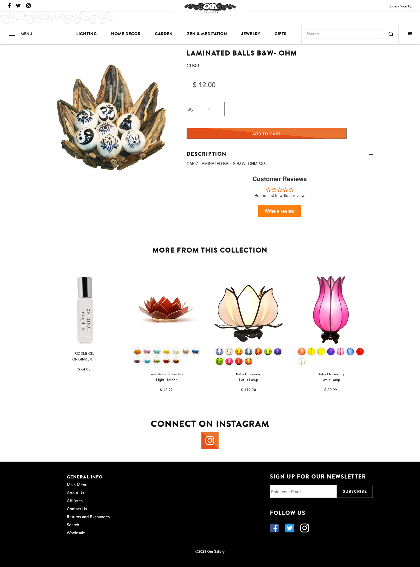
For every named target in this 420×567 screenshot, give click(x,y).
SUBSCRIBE (355, 491)
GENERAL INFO (85, 477)
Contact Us (77, 509)
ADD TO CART (266, 134)
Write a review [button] (280, 211)
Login (393, 6)
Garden (164, 34)
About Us (75, 493)
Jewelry (250, 34)
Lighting (86, 34)
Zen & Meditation (207, 34)
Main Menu (77, 485)
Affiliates (75, 501)
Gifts (281, 34)
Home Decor (126, 34)
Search (73, 525)
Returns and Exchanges (88, 517)
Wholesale (76, 533)
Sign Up (406, 6)
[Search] (391, 34)
